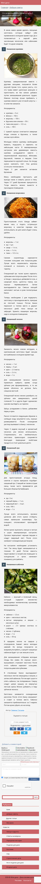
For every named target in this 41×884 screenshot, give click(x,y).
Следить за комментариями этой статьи (15, 778)
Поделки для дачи (13, 845)
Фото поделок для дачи (15, 863)
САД (7, 854)
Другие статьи (11, 818)
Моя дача (5, 2)
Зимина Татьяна (17, 710)
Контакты (27, 880)
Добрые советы (12, 814)
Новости (6, 827)
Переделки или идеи (14, 840)
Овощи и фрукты (12, 832)
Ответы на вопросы (13, 836)
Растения (9, 849)
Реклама (18, 880)
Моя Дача (9, 823)
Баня (8, 809)
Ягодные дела (11, 867)
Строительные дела (13, 858)
